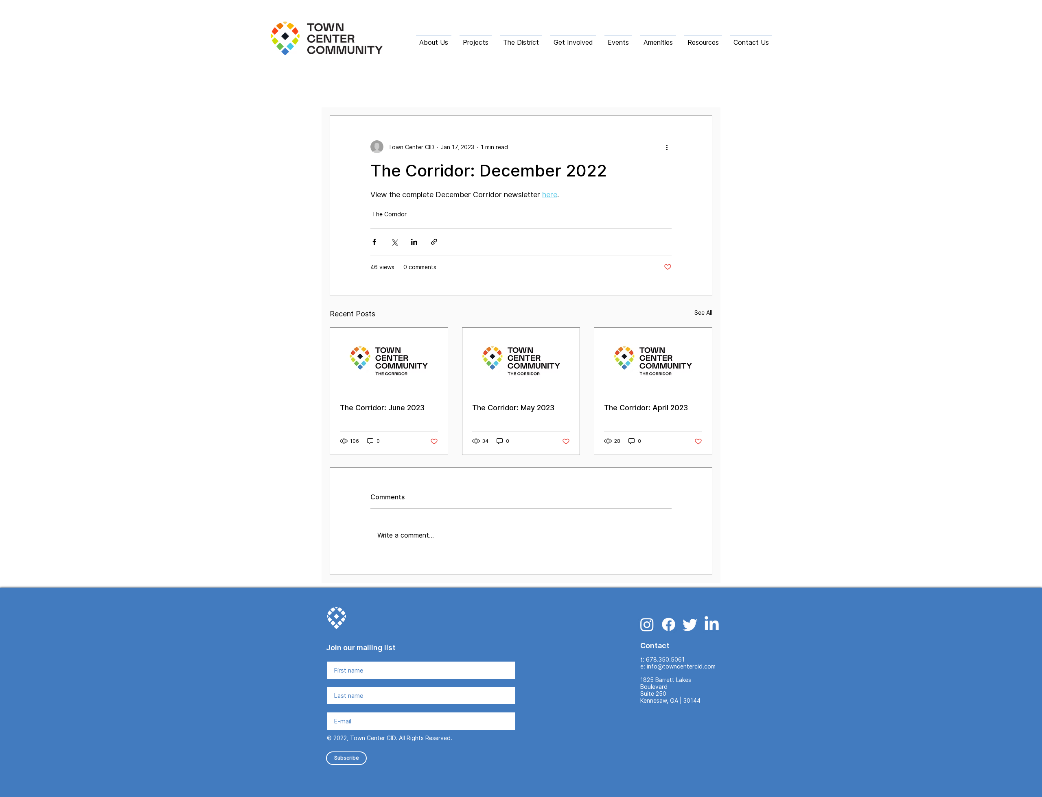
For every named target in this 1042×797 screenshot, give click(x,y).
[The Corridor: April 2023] (653, 361)
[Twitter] (690, 624)
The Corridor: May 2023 (513, 407)
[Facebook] (668, 624)
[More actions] (667, 147)
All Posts (343, 91)
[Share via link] (434, 242)
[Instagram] (647, 624)
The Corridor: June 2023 (382, 407)
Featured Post (394, 91)
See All (703, 312)
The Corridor (452, 91)
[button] (433, 38)
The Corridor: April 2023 (646, 407)
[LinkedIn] (711, 624)
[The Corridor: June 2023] (389, 361)
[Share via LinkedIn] (414, 242)
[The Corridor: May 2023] (521, 361)
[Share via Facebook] (374, 242)
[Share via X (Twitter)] (394, 242)
